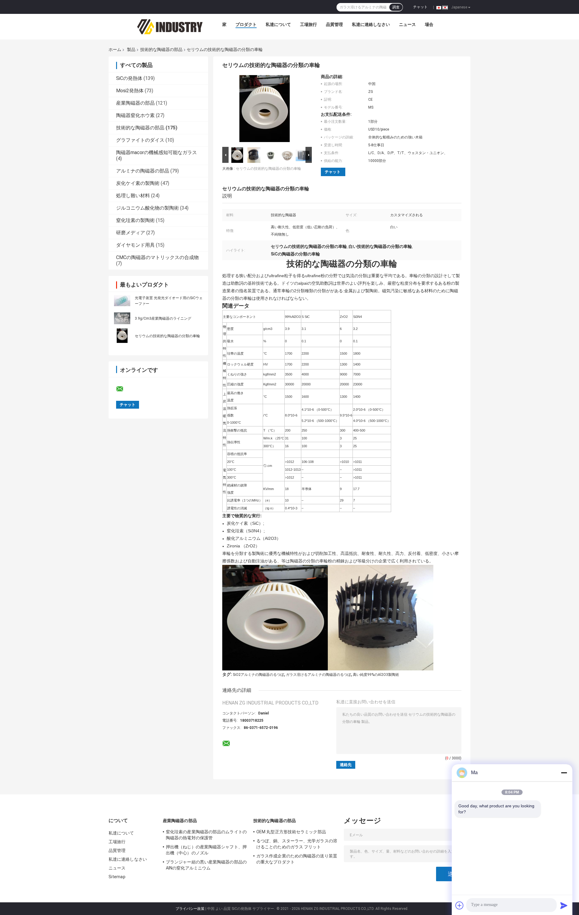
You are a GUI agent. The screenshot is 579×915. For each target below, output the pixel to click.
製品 (131, 49)
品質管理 (334, 24)
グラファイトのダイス (140, 140)
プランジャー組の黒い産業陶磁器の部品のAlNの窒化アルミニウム (206, 865)
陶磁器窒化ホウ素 (135, 115)
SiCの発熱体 (129, 78)
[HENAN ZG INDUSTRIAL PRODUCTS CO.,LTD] (170, 26)
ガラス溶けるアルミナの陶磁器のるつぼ (318, 675)
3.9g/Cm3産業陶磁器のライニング (163, 318)
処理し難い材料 (133, 195)
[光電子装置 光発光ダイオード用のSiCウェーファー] (122, 300)
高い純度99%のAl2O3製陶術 (376, 675)
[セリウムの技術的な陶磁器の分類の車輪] (122, 335)
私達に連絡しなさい (371, 24)
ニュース (407, 24)
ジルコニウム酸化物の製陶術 (147, 208)
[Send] (564, 905)
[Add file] (459, 905)
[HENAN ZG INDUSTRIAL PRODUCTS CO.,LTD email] (123, 389)
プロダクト (246, 24)
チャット (420, 7)
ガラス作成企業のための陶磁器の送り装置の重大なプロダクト (296, 858)
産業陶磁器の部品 (135, 103)
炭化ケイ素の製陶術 (138, 183)
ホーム (115, 49)
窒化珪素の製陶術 (135, 220)
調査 (396, 7)
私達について (278, 24)
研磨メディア (130, 233)
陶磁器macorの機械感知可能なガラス (156, 152)
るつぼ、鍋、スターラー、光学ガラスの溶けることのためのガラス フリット (296, 843)
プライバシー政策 (190, 909)
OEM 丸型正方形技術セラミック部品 (291, 831)
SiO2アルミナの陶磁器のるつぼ (258, 675)
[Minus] (564, 772)
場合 (429, 24)
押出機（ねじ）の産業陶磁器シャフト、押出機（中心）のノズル (206, 849)
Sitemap (117, 876)
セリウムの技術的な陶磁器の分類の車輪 (167, 336)
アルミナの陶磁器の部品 (142, 171)
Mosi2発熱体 (130, 90)
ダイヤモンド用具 (135, 245)
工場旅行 (308, 24)
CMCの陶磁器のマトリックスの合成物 (157, 257)
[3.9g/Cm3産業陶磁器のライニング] (122, 318)
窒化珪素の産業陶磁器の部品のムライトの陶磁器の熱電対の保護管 (206, 834)
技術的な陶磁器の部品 (161, 49)
